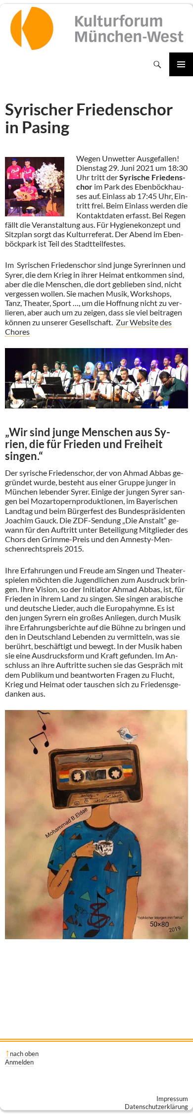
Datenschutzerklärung (156, 1107)
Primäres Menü (181, 64)
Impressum (172, 1099)
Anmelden (19, 1062)
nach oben (24, 1054)
